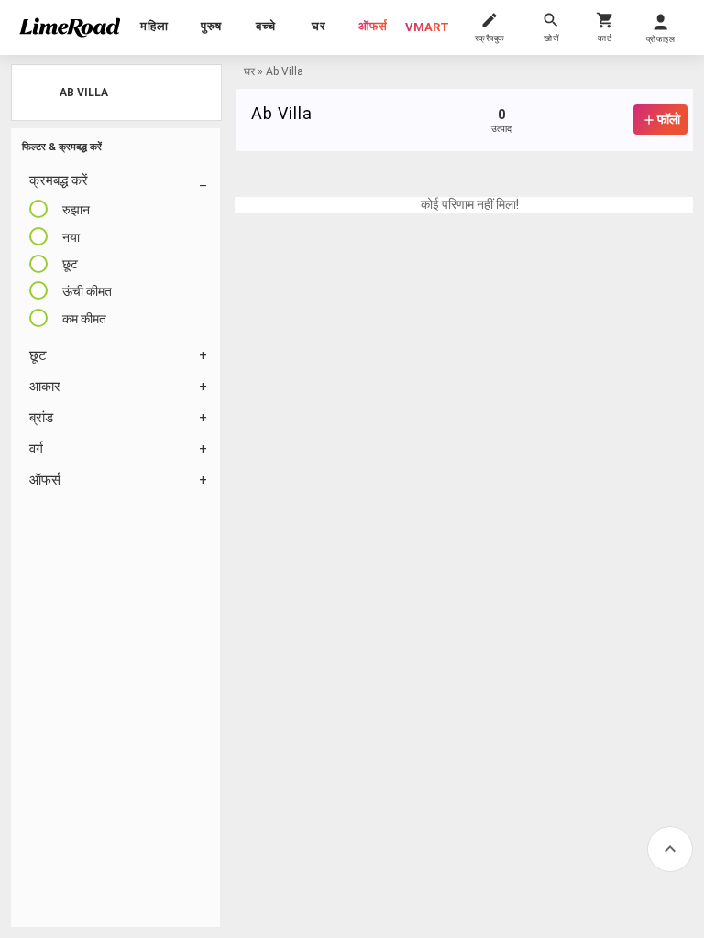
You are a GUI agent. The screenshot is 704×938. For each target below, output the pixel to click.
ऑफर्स (372, 26)
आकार (44, 386)
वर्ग (36, 449)
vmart (427, 27)
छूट (38, 355)
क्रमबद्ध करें (58, 180)
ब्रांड (41, 417)
